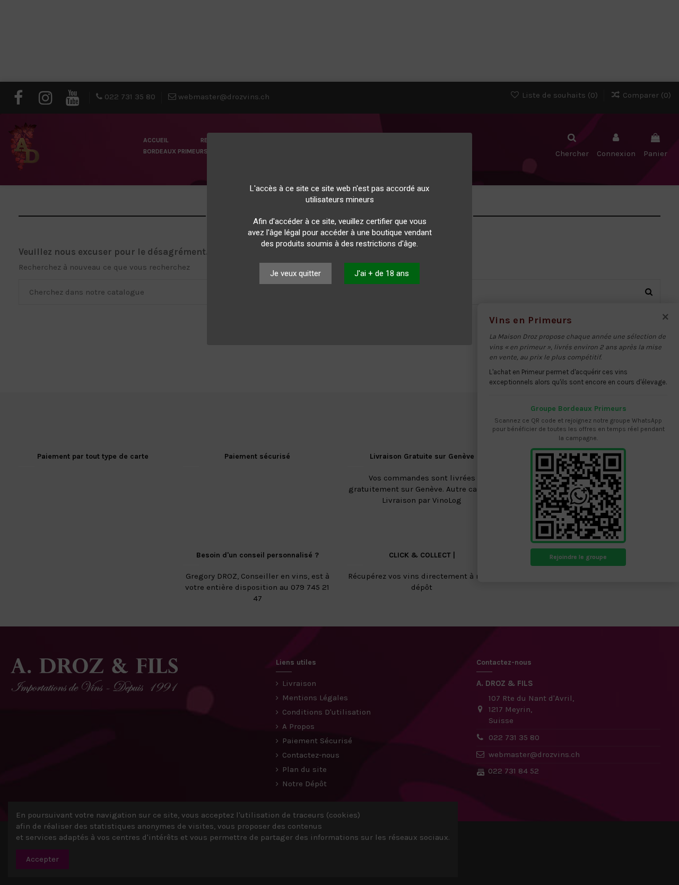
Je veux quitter (295, 273)
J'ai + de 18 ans (381, 273)
